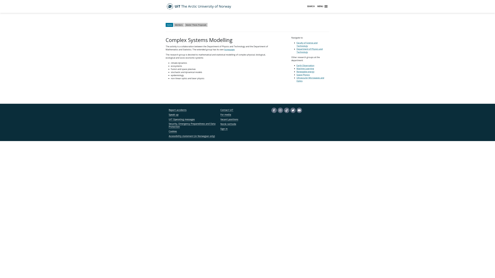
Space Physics (303, 74)
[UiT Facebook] (274, 110)
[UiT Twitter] (293, 110)
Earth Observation (305, 65)
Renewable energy (305, 71)
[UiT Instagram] (280, 110)
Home (169, 25)
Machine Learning (305, 68)
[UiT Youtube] (299, 110)
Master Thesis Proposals (196, 25)
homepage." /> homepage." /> (184, 70)
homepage (229, 49)
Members (179, 25)
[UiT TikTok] (286, 110)
